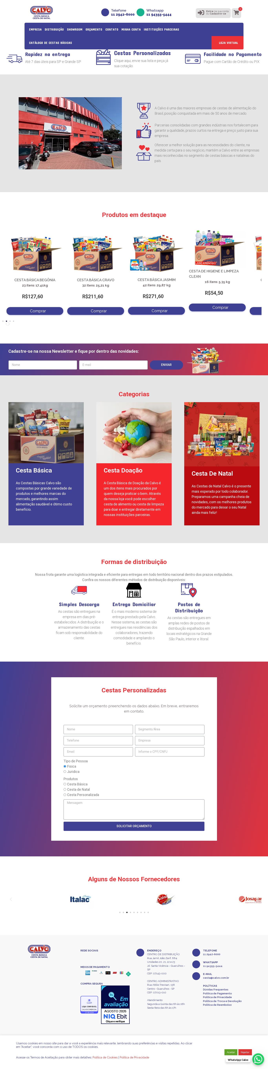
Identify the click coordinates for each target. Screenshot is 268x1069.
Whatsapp (158, 12)
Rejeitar (245, 1052)
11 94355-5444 (212, 966)
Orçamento (94, 29)
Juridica (73, 772)
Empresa (35, 29)
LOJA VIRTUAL (228, 42)
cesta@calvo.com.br (216, 977)
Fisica (71, 766)
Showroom (74, 29)
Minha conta (131, 29)
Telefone (123, 12)
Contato (111, 29)
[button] (8, 324)
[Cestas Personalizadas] (103, 57)
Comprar (38, 311)
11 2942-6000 (211, 954)
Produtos (71, 779)
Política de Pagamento (217, 993)
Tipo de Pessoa (76, 761)
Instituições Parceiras (161, 29)
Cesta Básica (77, 784)
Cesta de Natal (78, 789)
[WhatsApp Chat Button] (258, 1059)
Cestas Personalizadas (142, 52)
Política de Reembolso (217, 1004)
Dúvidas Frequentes (215, 989)
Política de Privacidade (217, 997)
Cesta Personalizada (83, 795)
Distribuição (54, 29)
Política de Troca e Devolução (222, 1001)
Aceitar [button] (231, 1052)
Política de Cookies (105, 1057)
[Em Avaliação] (115, 1005)
